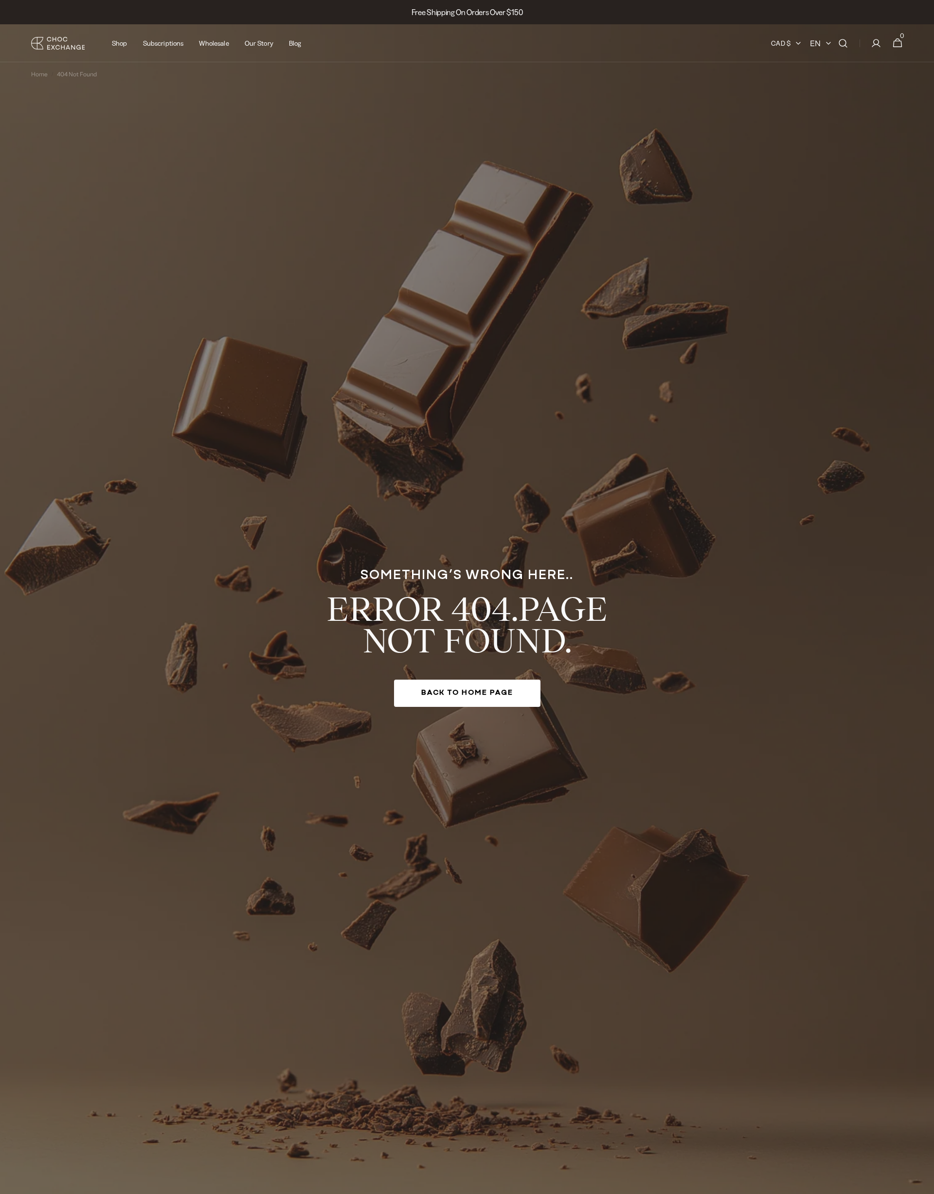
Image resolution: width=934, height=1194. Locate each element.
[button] (843, 43)
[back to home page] (467, 609)
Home (39, 74)
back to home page (467, 693)
